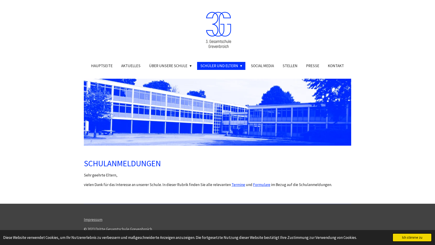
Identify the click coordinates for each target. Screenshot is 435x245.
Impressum (93, 219)
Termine (238, 184)
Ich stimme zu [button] (412, 237)
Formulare (261, 184)
